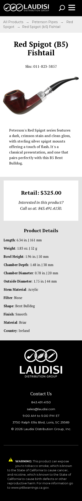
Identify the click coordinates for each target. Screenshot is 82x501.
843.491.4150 (41, 402)
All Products (13, 22)
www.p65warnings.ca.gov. (30, 487)
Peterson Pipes (45, 22)
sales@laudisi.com (41, 409)
